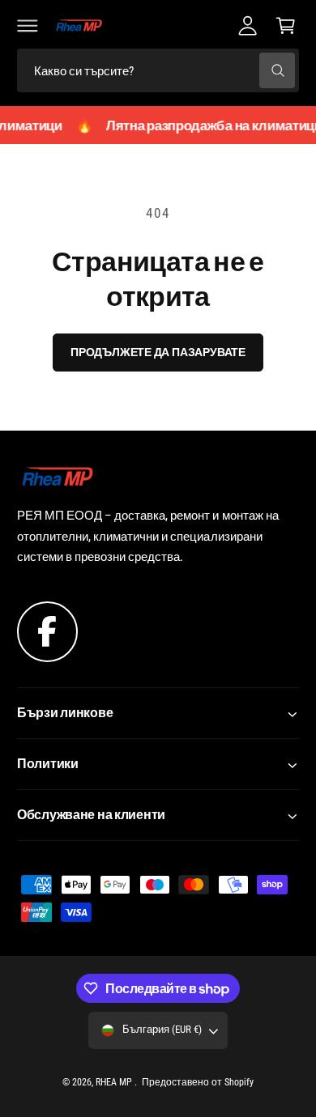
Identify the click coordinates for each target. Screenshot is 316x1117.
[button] (27, 25)
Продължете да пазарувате (158, 352)
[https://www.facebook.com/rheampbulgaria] (47, 630)
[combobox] (158, 71)
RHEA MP (115, 1082)
